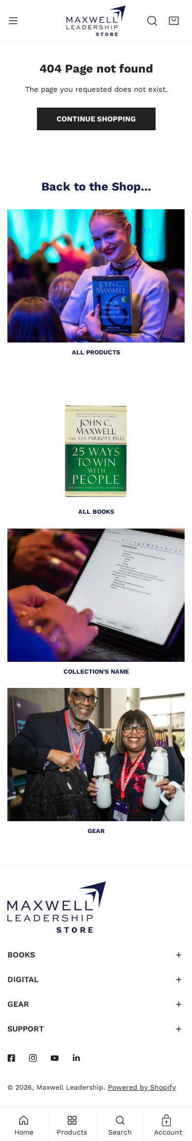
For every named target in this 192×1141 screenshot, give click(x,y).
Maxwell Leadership (69, 1087)
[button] (174, 21)
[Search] (152, 21)
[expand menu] (13, 20)
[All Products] (96, 275)
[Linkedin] (76, 1058)
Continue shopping (96, 118)
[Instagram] (33, 1058)
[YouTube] (54, 1058)
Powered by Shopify (142, 1087)
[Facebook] (11, 1058)
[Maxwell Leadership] (96, 20)
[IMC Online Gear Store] (96, 754)
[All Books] (96, 435)
